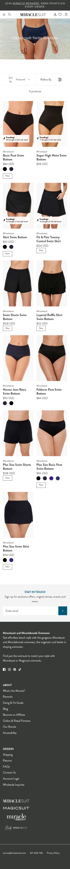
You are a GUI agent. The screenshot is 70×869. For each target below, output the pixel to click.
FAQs (6, 767)
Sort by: (17, 79)
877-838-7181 (36, 853)
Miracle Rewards (26, 3)
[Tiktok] (19, 669)
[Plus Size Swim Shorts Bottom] (18, 433)
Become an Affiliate (14, 715)
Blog (5, 709)
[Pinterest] (14, 669)
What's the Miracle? (14, 691)
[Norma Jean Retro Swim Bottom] (18, 358)
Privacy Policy (53, 853)
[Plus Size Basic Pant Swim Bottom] (51, 433)
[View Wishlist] (60, 14)
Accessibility (10, 733)
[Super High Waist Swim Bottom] (51, 124)
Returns (7, 760)
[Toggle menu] (4, 14)
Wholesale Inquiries (13, 785)
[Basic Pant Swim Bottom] (18, 124)
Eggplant (51, 478)
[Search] (12, 14)
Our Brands (9, 727)
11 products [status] (35, 91)
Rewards (8, 697)
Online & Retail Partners (17, 721)
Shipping (8, 755)
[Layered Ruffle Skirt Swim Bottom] (51, 283)
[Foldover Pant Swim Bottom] (51, 358)
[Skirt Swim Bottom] (18, 206)
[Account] (54, 14)
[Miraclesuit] (33, 14)
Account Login (11, 779)
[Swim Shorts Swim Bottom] (18, 283)
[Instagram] (9, 669)
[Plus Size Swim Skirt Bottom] (18, 515)
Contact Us (9, 772)
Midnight (11, 169)
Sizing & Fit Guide (13, 703)
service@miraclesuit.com (14, 853)
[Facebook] (4, 669)
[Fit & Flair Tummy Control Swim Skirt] (51, 206)
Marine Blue (58, 478)
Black (5, 169)
